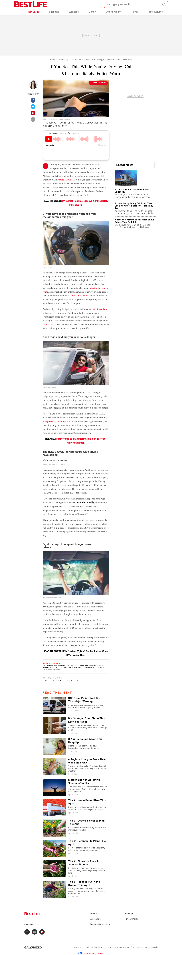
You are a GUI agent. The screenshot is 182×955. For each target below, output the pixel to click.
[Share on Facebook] (33, 101)
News (60, 680)
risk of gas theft (99, 309)
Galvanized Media (93, 947)
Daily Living (33, 11)
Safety (73, 680)
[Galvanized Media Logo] (33, 947)
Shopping (54, 11)
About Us (94, 913)
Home (52, 60)
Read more (57, 670)
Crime (47, 680)
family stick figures (79, 295)
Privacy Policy (131, 919)
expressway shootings (55, 421)
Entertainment (113, 11)
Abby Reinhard (33, 93)
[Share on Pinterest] (33, 114)
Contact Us (95, 919)
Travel (134, 11)
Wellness (74, 11)
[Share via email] (33, 120)
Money (92, 11)
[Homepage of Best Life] (32, 913)
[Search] (164, 4)
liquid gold (49, 324)
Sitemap (129, 913)
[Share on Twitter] (33, 107)
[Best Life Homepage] (30, 4)
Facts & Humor (155, 11)
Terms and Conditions (100, 924)
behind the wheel (66, 179)
